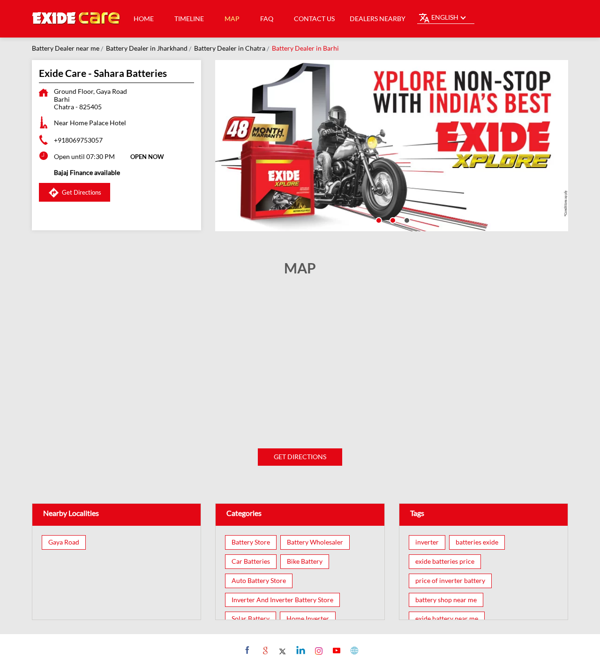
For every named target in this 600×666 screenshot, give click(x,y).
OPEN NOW (147, 156)
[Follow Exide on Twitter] (282, 650)
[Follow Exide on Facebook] (246, 650)
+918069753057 (78, 140)
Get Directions (300, 457)
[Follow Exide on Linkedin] (300, 650)
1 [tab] (377, 219)
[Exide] (76, 18)
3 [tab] (406, 219)
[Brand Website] (353, 650)
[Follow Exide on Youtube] (335, 650)
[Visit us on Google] (264, 650)
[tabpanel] (392, 145)
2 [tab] (392, 219)
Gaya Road (63, 542)
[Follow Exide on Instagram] (317, 650)
